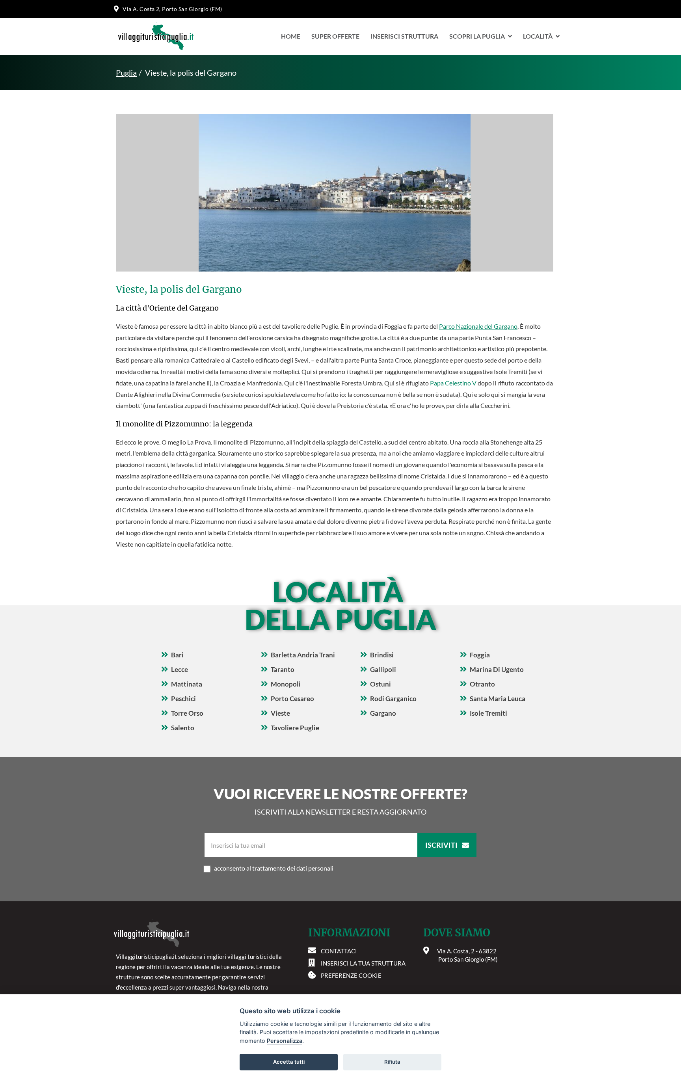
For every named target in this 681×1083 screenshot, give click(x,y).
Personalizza (284, 1040)
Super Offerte (335, 36)
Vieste (280, 713)
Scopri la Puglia (477, 36)
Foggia (480, 655)
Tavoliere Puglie (295, 728)
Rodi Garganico (393, 698)
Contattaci (339, 951)
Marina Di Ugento (497, 669)
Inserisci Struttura (404, 36)
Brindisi (382, 655)
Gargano (383, 713)
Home (290, 36)
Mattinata (186, 684)
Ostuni (380, 684)
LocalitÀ (538, 36)
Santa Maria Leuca (497, 698)
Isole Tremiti (488, 713)
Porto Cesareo (292, 698)
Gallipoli (383, 669)
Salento (182, 728)
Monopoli (286, 684)
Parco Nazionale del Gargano (478, 326)
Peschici (183, 698)
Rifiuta (392, 1062)
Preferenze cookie (351, 975)
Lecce (179, 669)
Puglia (126, 72)
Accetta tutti (289, 1062)
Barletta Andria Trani (303, 655)
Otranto (482, 684)
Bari (177, 655)
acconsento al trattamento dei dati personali (273, 868)
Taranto (282, 669)
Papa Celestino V (453, 383)
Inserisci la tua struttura (363, 963)
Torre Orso (187, 713)
